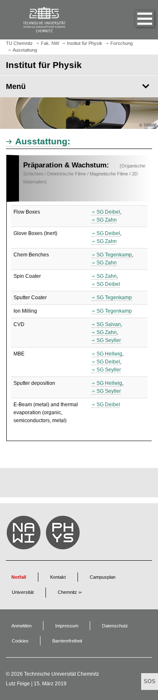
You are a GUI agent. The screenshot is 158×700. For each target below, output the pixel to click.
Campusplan (102, 577)
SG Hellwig (109, 354)
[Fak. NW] (25, 534)
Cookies (20, 640)
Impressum (66, 625)
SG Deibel (108, 212)
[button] (136, 19)
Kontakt (58, 577)
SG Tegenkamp (114, 255)
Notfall (18, 577)
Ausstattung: (42, 141)
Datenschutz (115, 625)
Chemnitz (67, 592)
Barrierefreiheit (67, 640)
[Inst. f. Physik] (64, 534)
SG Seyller (108, 340)
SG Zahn (106, 220)
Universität (23, 592)
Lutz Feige (18, 684)
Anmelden (21, 625)
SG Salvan (108, 324)
